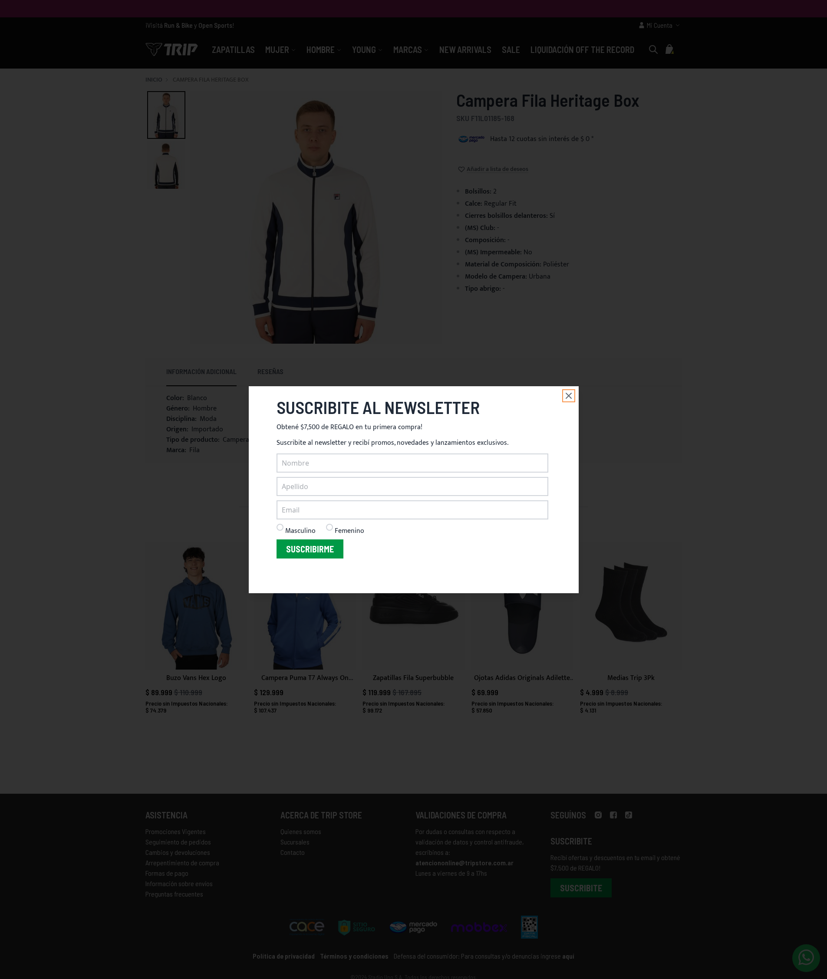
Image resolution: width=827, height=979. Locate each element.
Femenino (349, 531)
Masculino (300, 531)
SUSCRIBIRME (310, 549)
